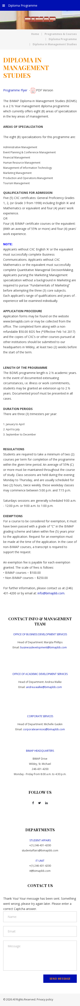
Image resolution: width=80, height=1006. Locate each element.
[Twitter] (39, 803)
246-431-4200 (40, 769)
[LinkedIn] (46, 803)
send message (60, 978)
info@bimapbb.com (51, 593)
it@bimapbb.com (40, 871)
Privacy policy (45, 999)
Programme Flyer (15, 90)
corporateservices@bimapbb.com (44, 729)
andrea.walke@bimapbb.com (44, 687)
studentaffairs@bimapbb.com (40, 850)
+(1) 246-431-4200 (40, 845)
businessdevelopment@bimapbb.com (43, 647)
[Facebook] (33, 803)
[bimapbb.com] (40, 19)
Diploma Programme (22, 5)
